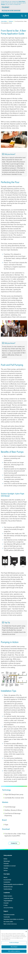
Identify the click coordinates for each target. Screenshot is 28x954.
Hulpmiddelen (4, 21)
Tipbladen (11, 21)
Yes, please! (5, 7)
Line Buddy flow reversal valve (14, 798)
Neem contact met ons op (10, 924)
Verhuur (6, 870)
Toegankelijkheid (8, 900)
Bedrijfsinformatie (8, 886)
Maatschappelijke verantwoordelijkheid (13, 884)
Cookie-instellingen (14, 942)
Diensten (6, 868)
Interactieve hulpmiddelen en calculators (14, 919)
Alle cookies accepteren (14, 951)
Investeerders (7, 882)
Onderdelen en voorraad (10, 866)
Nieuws (5, 877)
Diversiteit (6, 903)
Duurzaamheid (7, 879)
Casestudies (7, 917)
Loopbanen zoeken (8, 898)
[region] (14, 941)
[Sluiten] (26, 931)
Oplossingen (7, 861)
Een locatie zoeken (8, 921)
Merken (5, 859)
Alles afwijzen (14, 946)
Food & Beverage (9, 807)
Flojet (6, 825)
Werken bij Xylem (8, 896)
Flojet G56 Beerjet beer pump (13, 794)
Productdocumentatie (9, 914)
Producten (6, 863)
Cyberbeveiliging (8, 889)
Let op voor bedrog (8, 907)
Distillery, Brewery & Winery (13, 810)
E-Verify (5, 905)
